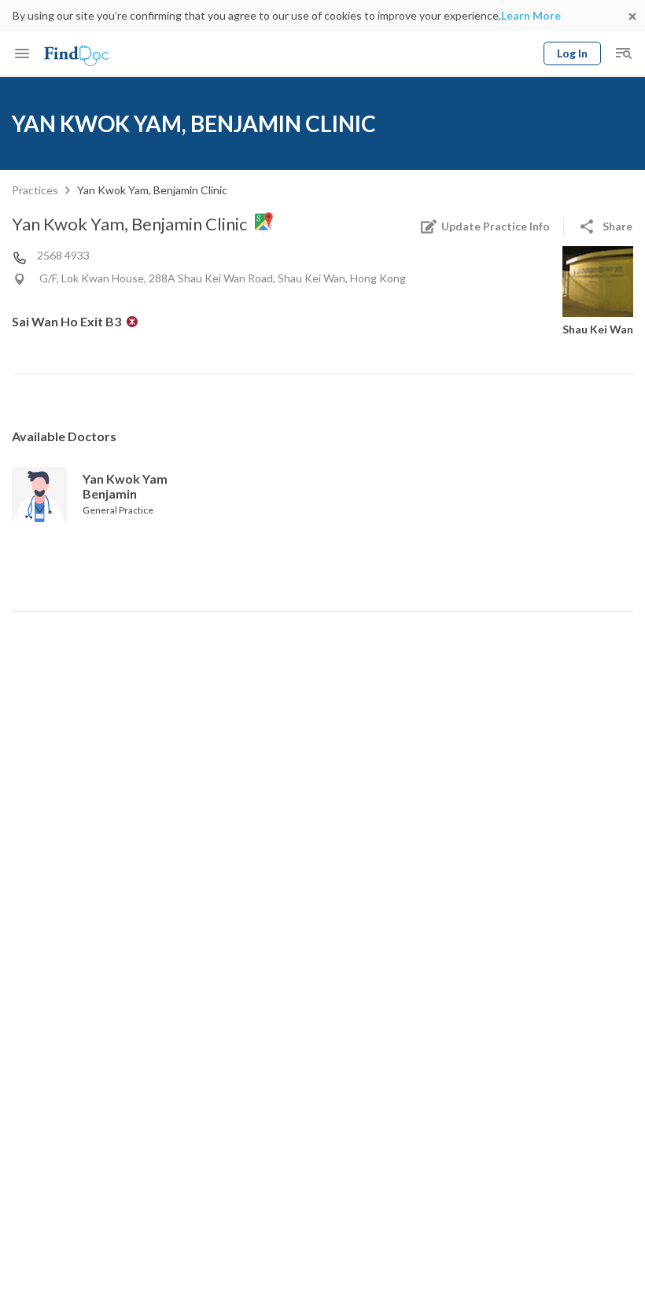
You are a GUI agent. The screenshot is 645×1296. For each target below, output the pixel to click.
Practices (35, 190)
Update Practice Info (495, 226)
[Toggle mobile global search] (623, 53)
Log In (572, 53)
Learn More (531, 15)
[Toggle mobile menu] (22, 53)
